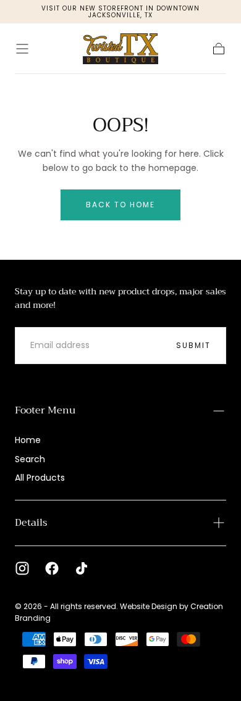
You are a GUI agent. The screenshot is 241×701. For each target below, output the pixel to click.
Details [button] (31, 522)
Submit (193, 345)
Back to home (120, 204)
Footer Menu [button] (45, 410)
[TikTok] (81, 568)
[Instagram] (22, 568)
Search (30, 459)
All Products (40, 477)
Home (28, 440)
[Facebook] (52, 568)
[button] (22, 48)
